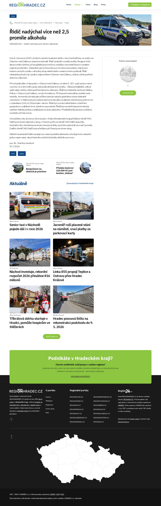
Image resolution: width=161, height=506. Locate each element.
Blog (96, 5)
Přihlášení (49, 401)
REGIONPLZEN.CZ (76, 397)
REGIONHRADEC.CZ (77, 422)
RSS (47, 413)
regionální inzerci (22, 411)
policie (22, 153)
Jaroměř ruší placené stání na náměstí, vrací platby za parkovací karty (72, 229)
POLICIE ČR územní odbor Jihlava (25, 23)
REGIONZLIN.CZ (99, 409)
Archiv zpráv (50, 409)
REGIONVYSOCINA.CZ (101, 401)
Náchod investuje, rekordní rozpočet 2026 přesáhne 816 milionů (30, 275)
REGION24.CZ (98, 422)
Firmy (103, 5)
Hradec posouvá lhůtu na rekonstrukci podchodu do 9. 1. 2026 (73, 322)
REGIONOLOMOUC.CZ (101, 413)
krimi (13, 153)
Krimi (13, 16)
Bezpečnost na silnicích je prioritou (36, 170)
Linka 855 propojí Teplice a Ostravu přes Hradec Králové (71, 275)
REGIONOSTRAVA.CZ (101, 418)
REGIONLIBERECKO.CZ (78, 418)
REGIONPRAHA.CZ (76, 409)
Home (68, 5)
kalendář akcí (24, 405)
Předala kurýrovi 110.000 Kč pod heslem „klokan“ (64, 170)
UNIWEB (121, 405)
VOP (57, 494)
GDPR (52, 494)
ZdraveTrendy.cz (123, 422)
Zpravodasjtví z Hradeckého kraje (79, 183)
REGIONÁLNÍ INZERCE (80, 377)
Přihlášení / (136, 5)
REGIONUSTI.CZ (76, 413)
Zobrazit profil (128, 93)
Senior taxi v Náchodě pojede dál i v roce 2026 (26, 227)
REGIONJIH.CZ (75, 405)
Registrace (145, 4)
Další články (51, 337)
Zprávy (77, 5)
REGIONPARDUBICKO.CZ (102, 397)
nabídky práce (35, 405)
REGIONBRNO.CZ (99, 405)
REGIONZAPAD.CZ (76, 401)
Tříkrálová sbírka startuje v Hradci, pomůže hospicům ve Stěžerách (30, 322)
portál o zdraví (134, 419)
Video (88, 5)
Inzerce (48, 397)
